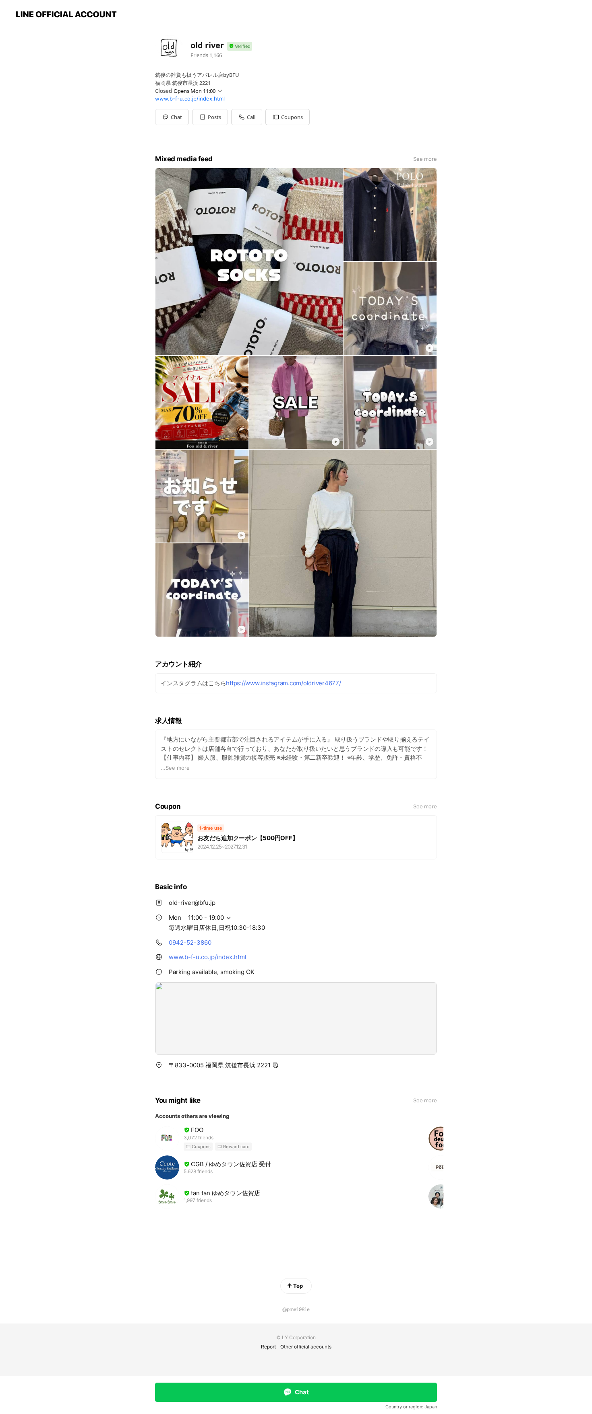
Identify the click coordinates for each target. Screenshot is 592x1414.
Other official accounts (305, 1347)
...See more (175, 768)
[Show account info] (239, 46)
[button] (210, 117)
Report (268, 1347)
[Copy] (275, 1065)
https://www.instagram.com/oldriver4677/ (283, 683)
